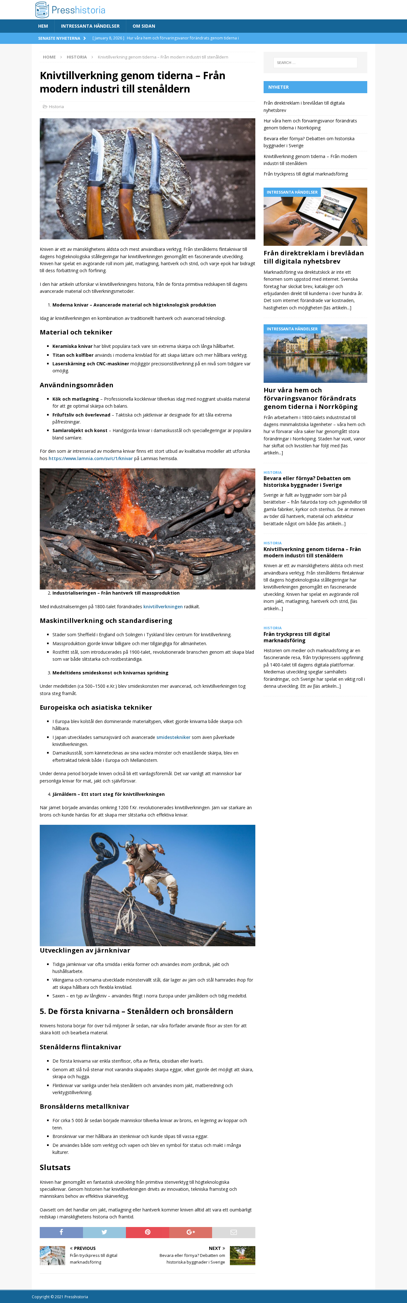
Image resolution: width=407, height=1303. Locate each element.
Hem (43, 26)
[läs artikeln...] (337, 308)
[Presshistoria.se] (115, 16)
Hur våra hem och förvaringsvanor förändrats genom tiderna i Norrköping (311, 398)
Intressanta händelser (90, 26)
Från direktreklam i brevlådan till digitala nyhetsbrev (314, 257)
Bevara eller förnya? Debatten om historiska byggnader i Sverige (307, 481)
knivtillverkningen (163, 606)
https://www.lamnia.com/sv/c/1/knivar (91, 458)
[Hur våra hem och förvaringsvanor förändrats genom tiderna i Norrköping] (315, 353)
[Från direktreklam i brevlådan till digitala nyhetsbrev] (315, 217)
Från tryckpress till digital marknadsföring (306, 174)
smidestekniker (173, 737)
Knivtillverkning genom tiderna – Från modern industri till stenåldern (312, 552)
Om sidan (144, 26)
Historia (56, 106)
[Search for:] (315, 62)
